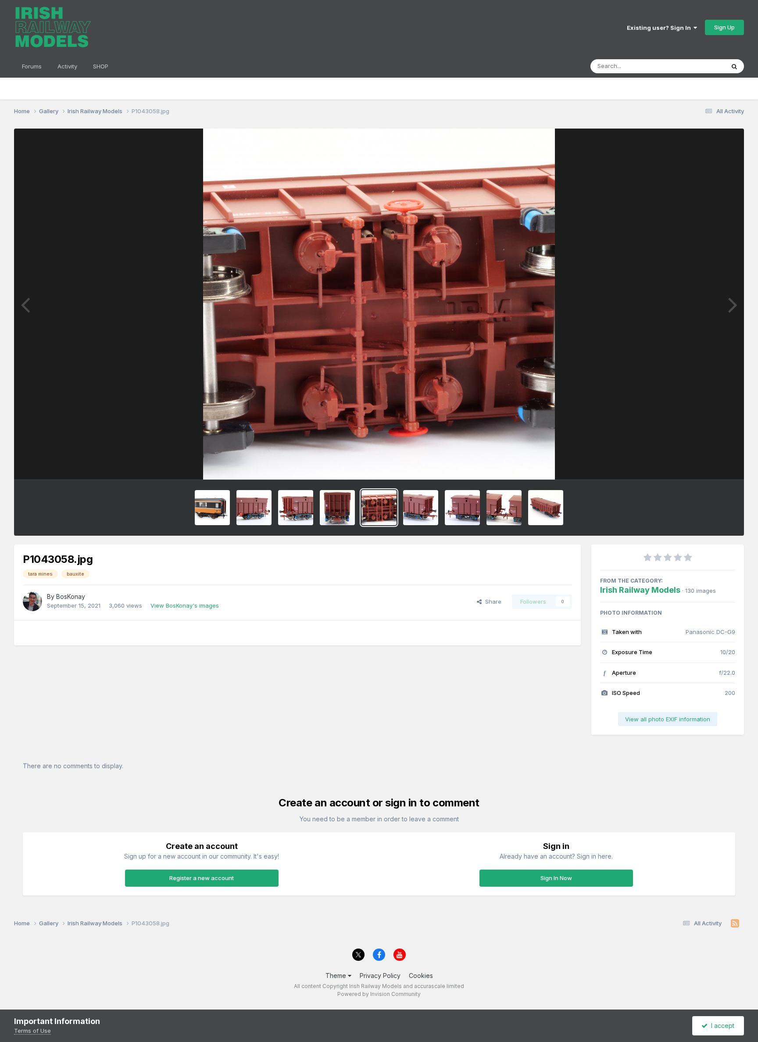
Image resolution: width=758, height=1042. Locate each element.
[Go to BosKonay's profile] (32, 601)
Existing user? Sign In (660, 27)
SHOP (100, 66)
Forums (32, 66)
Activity (67, 66)
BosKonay (70, 596)
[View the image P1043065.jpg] (337, 507)
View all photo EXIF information (667, 719)
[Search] (734, 66)
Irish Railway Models (640, 589)
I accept (721, 1025)
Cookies (421, 975)
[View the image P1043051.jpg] (420, 507)
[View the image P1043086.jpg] (254, 507)
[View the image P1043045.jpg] (462, 507)
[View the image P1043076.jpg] (295, 507)
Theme (336, 975)
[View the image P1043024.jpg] (545, 507)
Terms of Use (32, 1030)
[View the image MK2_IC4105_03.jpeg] (212, 507)
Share (491, 601)
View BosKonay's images (184, 605)
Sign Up (724, 27)
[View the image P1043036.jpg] (504, 507)
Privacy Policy (380, 975)
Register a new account (201, 877)
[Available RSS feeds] (735, 923)
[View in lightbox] (378, 304)
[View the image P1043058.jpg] (379, 507)
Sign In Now (556, 877)
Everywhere (697, 66)
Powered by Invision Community (379, 994)
